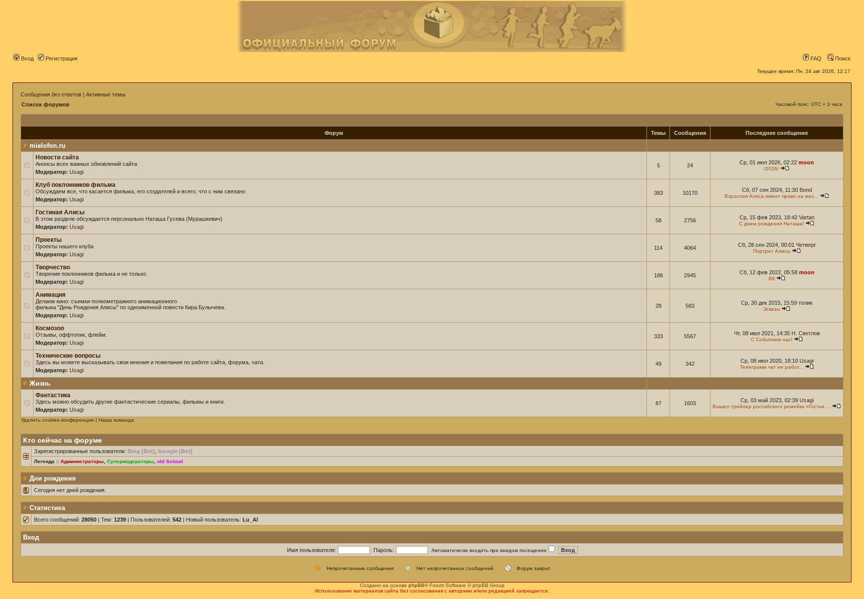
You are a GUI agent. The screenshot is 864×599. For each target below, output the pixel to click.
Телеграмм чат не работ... (772, 367)
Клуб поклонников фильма (76, 184)
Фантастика (53, 395)
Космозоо (50, 328)
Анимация (51, 294)
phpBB (416, 585)
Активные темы (106, 94)
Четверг (806, 245)
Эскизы (771, 309)
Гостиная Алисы (60, 212)
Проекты (49, 239)
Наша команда (116, 420)
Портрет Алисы (771, 251)
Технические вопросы (68, 355)
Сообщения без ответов (51, 94)
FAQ (815, 58)
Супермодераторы (130, 461)
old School (170, 461)
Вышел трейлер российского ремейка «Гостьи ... (771, 406)
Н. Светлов (806, 333)
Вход (27, 58)
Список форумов (46, 104)
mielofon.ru (48, 145)
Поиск (842, 58)
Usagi (77, 172)
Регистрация (61, 58)
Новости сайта (57, 157)
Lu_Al (250, 520)
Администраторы (82, 461)
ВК (771, 278)
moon (806, 162)
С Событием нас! (771, 339)
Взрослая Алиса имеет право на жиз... (771, 196)
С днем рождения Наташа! (771, 223)
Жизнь (40, 383)
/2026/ (771, 168)
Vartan (806, 217)
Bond (806, 190)
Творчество (53, 267)
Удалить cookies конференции (57, 420)
